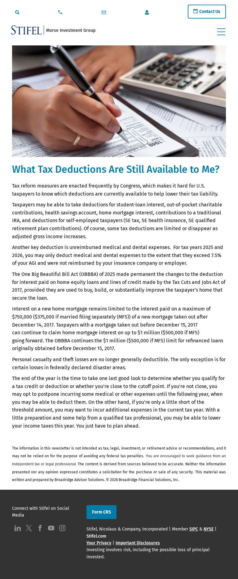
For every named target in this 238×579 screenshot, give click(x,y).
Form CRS (101, 512)
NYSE (209, 529)
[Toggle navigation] (221, 32)
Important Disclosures (138, 543)
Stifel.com (96, 536)
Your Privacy (98, 543)
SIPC (193, 529)
